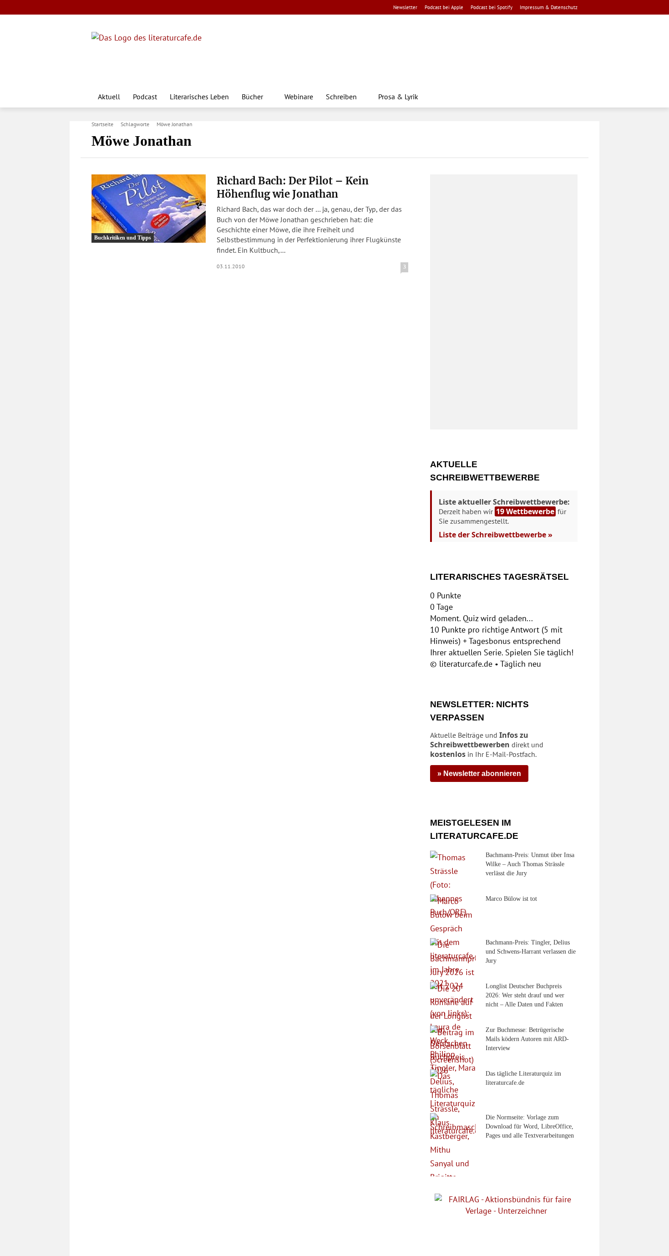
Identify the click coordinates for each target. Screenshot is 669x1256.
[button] (567, 96)
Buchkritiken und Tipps (122, 238)
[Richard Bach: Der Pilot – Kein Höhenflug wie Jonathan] (148, 208)
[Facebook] (97, 7)
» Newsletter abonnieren (479, 773)
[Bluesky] (169, 7)
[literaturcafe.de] (157, 52)
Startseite (102, 124)
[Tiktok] (141, 7)
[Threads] (155, 7)
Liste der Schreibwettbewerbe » (495, 535)
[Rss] (198, 7)
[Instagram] (112, 7)
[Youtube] (126, 7)
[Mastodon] (184, 7)
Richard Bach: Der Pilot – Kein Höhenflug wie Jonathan (293, 187)
